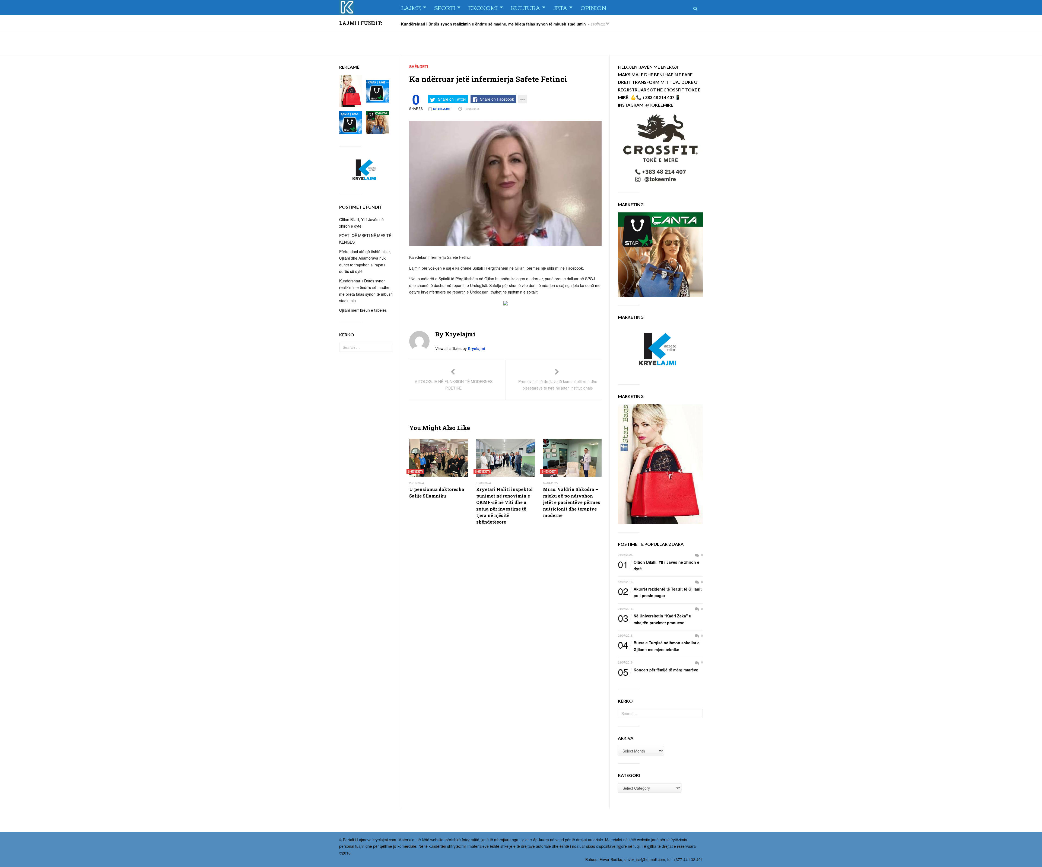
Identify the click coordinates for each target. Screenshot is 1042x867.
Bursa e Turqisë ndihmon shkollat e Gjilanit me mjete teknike (659, 645)
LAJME (411, 7)
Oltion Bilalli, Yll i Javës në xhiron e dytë (658, 565)
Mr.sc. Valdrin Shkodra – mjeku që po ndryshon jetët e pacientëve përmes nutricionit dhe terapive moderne (571, 502)
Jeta (560, 7)
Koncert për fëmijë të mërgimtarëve (658, 670)
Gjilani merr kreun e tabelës (363, 310)
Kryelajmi (441, 109)
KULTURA (525, 7)
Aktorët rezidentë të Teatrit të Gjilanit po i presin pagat (660, 592)
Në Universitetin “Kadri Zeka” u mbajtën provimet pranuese (654, 619)
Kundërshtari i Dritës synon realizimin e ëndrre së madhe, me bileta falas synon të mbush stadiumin (493, 23)
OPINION (593, 7)
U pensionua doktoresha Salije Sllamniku (436, 492)
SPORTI (444, 7)
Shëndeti (418, 66)
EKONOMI (483, 7)
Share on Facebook (497, 99)
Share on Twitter (452, 99)
